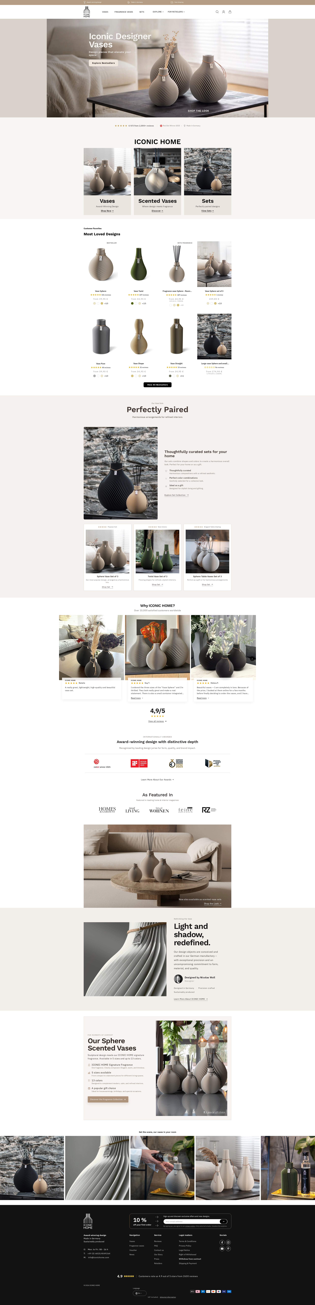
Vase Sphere (100, 291)
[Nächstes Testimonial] (252, 658)
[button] (157, 11)
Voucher (133, 1250)
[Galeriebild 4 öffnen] (228, 1168)
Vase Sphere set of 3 (214, 291)
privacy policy (190, 1226)
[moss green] (132, 303)
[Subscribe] (223, 1221)
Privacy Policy (185, 1246)
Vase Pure (100, 363)
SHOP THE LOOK (198, 110)
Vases (132, 1241)
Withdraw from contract (190, 1259)
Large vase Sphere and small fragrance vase (214, 363)
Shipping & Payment (188, 1263)
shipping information (168, 1297)
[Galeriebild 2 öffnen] (97, 1168)
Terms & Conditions (187, 1241)
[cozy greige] (94, 303)
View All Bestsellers (157, 385)
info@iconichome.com (98, 1257)
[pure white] (98, 303)
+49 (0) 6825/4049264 (98, 1253)
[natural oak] (102, 303)
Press (156, 1259)
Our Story (158, 1254)
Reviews (158, 1241)
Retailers (158, 1263)
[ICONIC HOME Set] (121, 473)
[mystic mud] (170, 376)
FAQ (156, 1246)
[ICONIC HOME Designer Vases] (157, 866)
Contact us (159, 1250)
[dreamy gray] (94, 376)
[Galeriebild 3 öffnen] (162, 1168)
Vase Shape (138, 363)
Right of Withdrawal (187, 1254)
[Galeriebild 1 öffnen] (32, 1168)
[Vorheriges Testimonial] (62, 658)
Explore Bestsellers (103, 63)
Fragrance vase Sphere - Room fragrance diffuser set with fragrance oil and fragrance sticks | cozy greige (176, 291)
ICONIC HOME (95, 1285)
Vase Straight (176, 363)
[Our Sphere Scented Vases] (191, 1068)
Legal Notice (184, 1250)
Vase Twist (138, 291)
